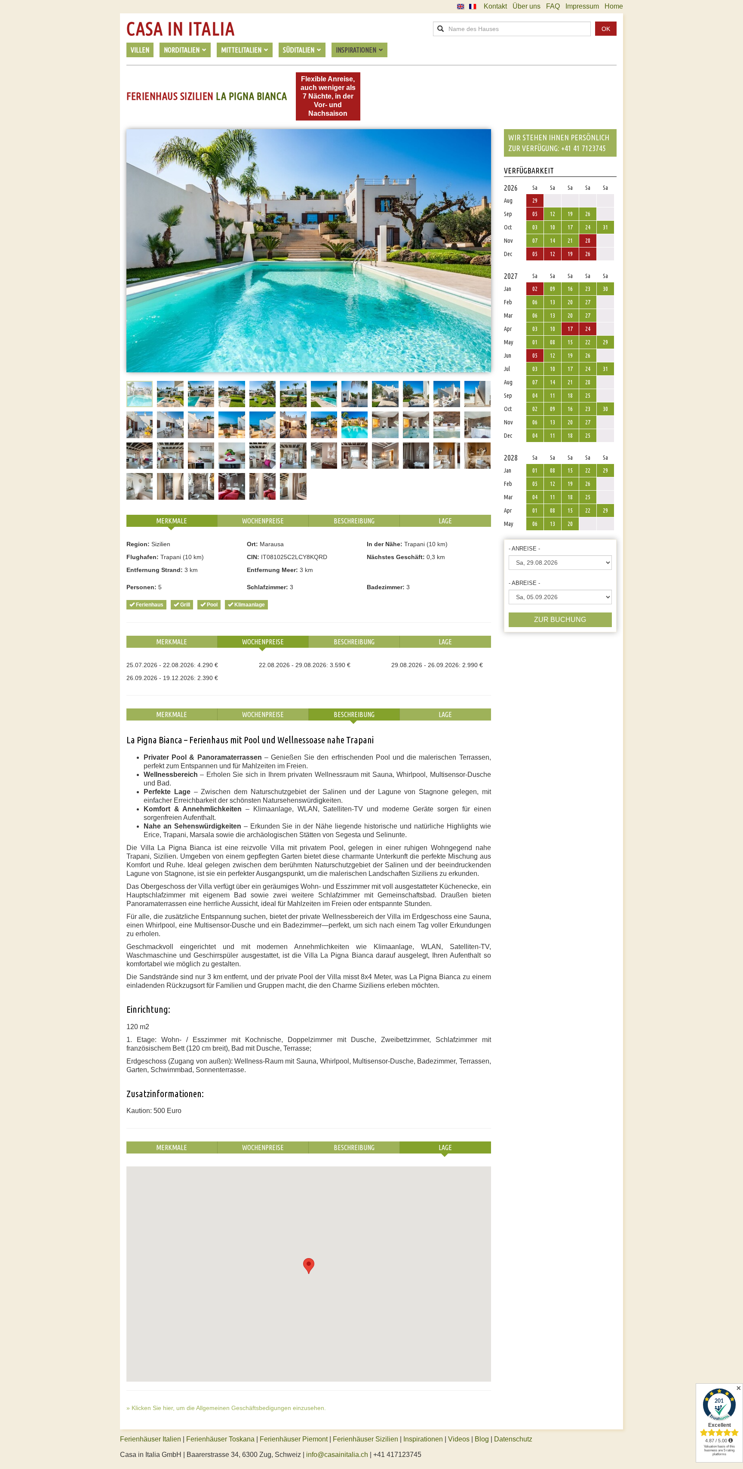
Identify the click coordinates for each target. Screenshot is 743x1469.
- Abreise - (524, 583)
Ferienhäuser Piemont (294, 1439)
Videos (459, 1439)
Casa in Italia (180, 29)
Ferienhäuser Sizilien (365, 1439)
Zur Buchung (560, 619)
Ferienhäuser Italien (150, 1439)
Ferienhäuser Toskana (220, 1439)
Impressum (582, 6)
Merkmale (171, 521)
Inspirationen (424, 1439)
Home (614, 6)
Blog (482, 1439)
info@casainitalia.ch (337, 1454)
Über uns (526, 6)
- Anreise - (524, 548)
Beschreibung (354, 521)
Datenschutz (513, 1439)
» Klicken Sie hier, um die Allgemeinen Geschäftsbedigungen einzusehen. (226, 1407)
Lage (445, 521)
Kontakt (495, 6)
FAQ (553, 6)
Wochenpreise (263, 521)
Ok (606, 28)
